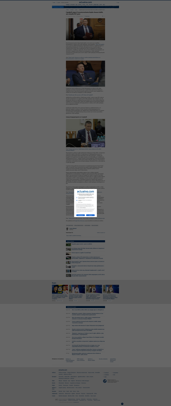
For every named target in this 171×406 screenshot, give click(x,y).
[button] (85, 202)
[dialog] (85, 203)
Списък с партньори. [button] (83, 207)
